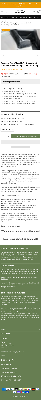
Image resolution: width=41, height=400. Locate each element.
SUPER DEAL (5, 30)
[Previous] (3, 55)
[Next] (37, 55)
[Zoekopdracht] (6, 11)
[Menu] (2, 11)
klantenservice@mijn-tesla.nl (14, 352)
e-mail (6, 273)
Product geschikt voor (11, 82)
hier (4, 319)
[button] (20, 142)
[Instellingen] (34, 11)
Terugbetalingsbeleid (8, 287)
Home (3, 21)
